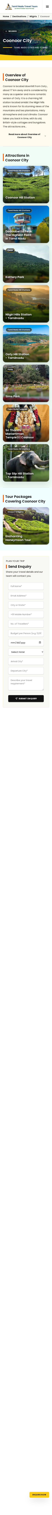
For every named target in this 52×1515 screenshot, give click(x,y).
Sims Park (12, 396)
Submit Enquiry (28, 698)
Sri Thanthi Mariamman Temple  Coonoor (19, 433)
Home (6, 16)
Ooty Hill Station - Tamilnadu (17, 356)
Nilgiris (33, 16)
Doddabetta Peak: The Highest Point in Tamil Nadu (19, 235)
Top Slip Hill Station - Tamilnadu (19, 475)
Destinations (19, 16)
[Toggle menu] (47, 7)
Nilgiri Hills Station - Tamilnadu (18, 316)
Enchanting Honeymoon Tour (18, 538)
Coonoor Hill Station (20, 197)
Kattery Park (14, 277)
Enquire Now (39, 1495)
